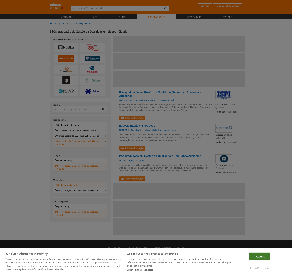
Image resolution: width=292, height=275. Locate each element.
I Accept (259, 256)
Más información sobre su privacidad (45, 269)
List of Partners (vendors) (140, 269)
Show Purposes (259, 268)
